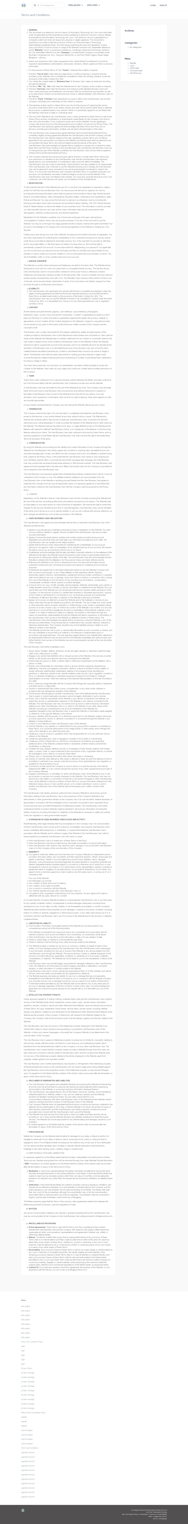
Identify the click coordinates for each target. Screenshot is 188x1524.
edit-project (25, 1306)
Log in (132, 66)
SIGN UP (163, 5)
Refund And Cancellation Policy (33, 1413)
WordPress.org (135, 73)
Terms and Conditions (29, 1448)
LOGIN (153, 5)
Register (133, 63)
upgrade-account (28, 1452)
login (23, 1346)
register (24, 1417)
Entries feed (134, 68)
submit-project (27, 1430)
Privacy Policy (26, 1368)
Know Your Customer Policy (32, 1342)
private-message (27, 1373)
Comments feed (136, 71)
